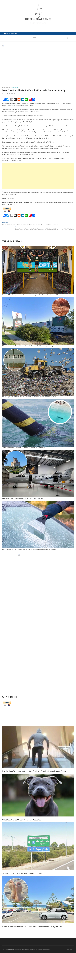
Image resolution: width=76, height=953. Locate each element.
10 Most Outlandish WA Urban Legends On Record (22, 873)
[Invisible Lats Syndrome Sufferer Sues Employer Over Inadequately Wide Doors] (38, 747)
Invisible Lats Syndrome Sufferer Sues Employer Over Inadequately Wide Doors (34, 771)
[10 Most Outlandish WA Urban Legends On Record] (38, 846)
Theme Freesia (25, 949)
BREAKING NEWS (7, 87)
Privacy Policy (69, 949)
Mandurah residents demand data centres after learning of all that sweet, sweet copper (28, 346)
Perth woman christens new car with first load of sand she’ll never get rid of (32, 927)
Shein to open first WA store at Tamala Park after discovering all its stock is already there (29, 397)
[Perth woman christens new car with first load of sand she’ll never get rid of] (38, 899)
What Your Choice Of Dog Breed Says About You (21, 820)
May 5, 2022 (11, 93)
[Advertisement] (38, 176)
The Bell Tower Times (8, 949)
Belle (4, 93)
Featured (15, 87)
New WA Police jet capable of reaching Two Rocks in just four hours (22, 498)
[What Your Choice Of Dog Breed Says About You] (38, 795)
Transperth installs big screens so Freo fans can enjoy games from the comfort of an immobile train (32, 295)
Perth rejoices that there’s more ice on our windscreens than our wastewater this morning (29, 549)
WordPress (32, 949)
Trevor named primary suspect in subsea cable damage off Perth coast (23, 447)
